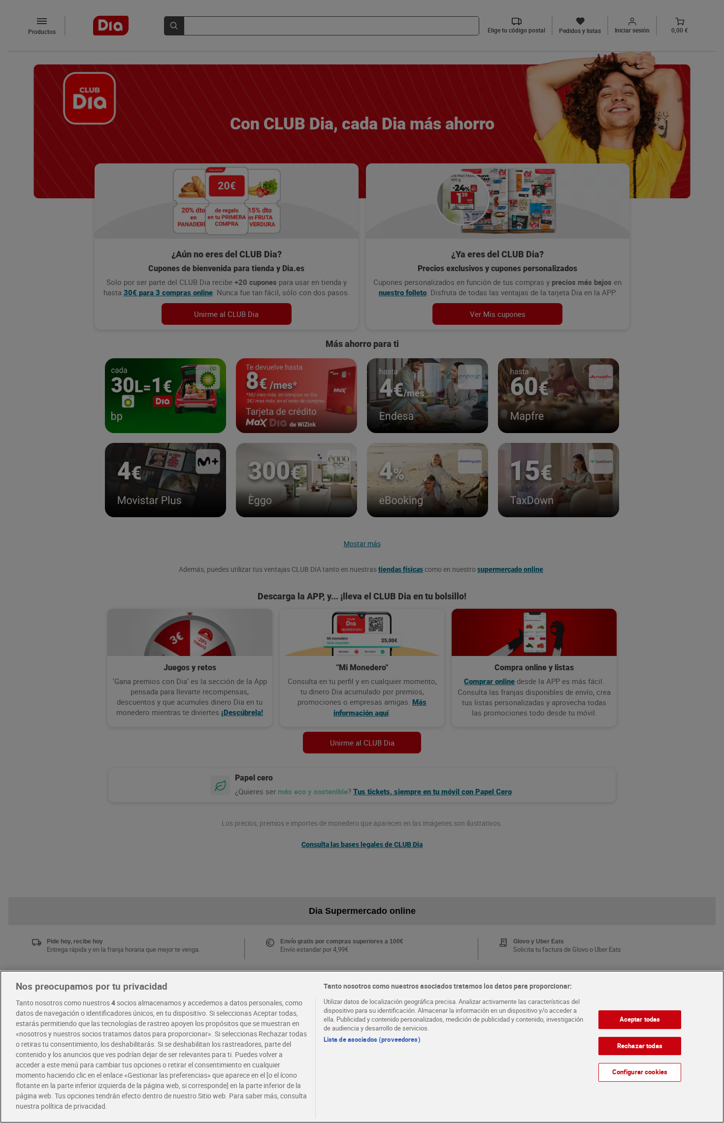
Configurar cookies (639, 1071)
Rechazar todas (639, 1045)
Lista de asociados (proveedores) (372, 1039)
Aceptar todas (640, 1019)
